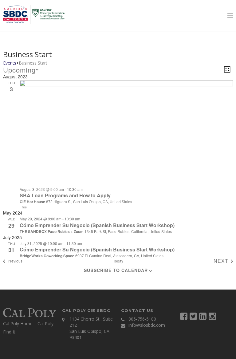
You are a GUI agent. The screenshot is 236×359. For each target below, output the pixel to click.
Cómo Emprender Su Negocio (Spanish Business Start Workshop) (97, 225)
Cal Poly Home (18, 323)
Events (9, 63)
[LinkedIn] (202, 316)
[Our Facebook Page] (183, 316)
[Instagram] (212, 316)
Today (118, 260)
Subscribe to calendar (116, 270)
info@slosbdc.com (146, 325)
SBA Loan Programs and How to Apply (65, 195)
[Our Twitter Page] (193, 316)
